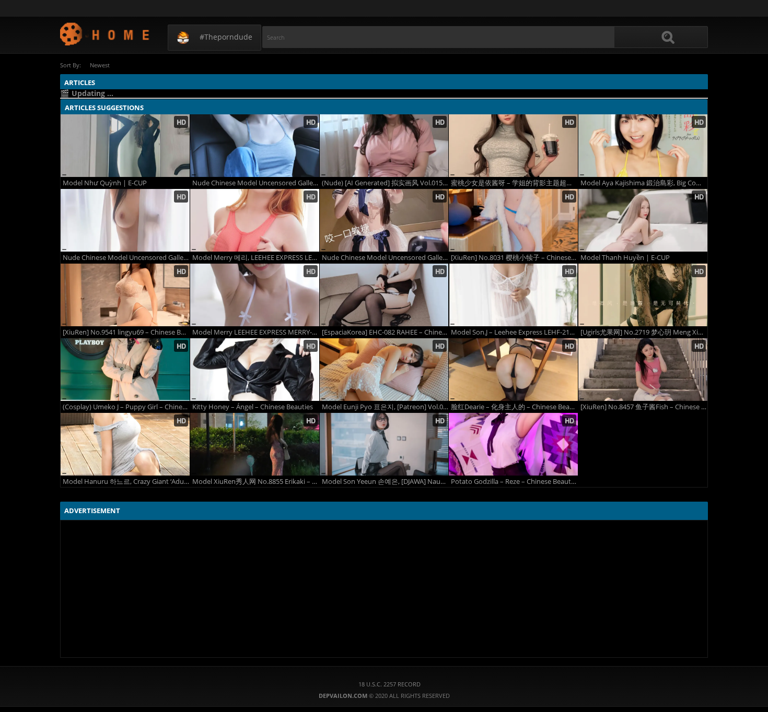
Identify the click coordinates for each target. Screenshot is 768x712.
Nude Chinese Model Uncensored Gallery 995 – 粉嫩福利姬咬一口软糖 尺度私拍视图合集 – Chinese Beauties (385, 257)
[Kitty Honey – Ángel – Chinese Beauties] (254, 369)
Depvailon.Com (105, 33)
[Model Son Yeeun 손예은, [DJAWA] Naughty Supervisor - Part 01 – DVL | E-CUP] (384, 444)
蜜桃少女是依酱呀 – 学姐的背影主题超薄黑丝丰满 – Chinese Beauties (514, 183)
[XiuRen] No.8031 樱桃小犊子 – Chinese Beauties (514, 257)
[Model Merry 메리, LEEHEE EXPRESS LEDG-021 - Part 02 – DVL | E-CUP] (254, 220)
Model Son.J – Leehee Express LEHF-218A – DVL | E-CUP (514, 332)
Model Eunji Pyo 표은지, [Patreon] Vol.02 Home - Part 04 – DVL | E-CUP (385, 406)
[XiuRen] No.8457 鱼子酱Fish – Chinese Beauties (643, 406)
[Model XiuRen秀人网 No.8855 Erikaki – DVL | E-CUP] (254, 444)
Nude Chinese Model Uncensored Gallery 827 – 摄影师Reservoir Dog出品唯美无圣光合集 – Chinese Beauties (255, 183)
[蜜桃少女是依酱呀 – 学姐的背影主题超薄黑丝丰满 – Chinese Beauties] (513, 145)
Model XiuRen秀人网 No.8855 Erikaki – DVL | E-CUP (255, 481)
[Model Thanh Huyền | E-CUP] (642, 220)
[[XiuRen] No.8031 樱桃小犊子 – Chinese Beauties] (513, 220)
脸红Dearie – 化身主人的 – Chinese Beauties (514, 406)
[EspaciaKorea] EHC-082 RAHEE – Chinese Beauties (385, 332)
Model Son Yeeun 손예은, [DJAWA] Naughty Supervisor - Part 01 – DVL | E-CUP (385, 481)
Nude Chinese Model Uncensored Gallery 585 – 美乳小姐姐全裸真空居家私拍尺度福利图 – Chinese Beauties (126, 257)
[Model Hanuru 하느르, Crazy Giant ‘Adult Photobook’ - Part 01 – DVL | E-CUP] (125, 444)
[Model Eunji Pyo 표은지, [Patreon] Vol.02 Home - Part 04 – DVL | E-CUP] (384, 369)
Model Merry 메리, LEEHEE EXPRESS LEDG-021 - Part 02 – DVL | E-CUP (255, 257)
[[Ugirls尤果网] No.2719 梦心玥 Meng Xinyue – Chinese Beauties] (642, 295)
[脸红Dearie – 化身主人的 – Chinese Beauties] (513, 369)
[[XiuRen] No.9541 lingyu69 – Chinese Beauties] (125, 295)
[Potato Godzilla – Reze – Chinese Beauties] (513, 444)
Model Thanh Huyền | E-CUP (625, 257)
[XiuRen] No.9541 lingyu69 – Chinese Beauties (126, 332)
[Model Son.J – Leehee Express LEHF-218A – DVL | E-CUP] (513, 295)
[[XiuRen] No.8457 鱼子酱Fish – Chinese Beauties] (642, 369)
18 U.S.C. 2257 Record (389, 684)
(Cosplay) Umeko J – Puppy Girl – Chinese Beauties (126, 406)
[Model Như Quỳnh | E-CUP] (125, 145)
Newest (100, 65)
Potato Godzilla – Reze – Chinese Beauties (514, 481)
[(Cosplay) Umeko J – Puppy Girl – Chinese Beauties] (125, 369)
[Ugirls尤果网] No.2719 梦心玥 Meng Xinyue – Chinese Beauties (643, 332)
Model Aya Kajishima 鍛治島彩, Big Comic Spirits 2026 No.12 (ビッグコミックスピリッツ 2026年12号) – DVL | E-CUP (643, 183)
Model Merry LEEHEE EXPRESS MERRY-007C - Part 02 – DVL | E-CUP (255, 332)
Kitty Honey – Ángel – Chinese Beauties (252, 406)
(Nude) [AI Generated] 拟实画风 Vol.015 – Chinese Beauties (385, 183)
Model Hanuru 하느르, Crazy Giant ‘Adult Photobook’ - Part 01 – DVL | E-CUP (126, 481)
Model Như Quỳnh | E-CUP (105, 183)
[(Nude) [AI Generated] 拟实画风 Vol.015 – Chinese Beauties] (384, 145)
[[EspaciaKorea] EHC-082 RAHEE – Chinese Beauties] (384, 295)
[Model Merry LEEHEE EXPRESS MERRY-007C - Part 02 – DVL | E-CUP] (254, 295)
